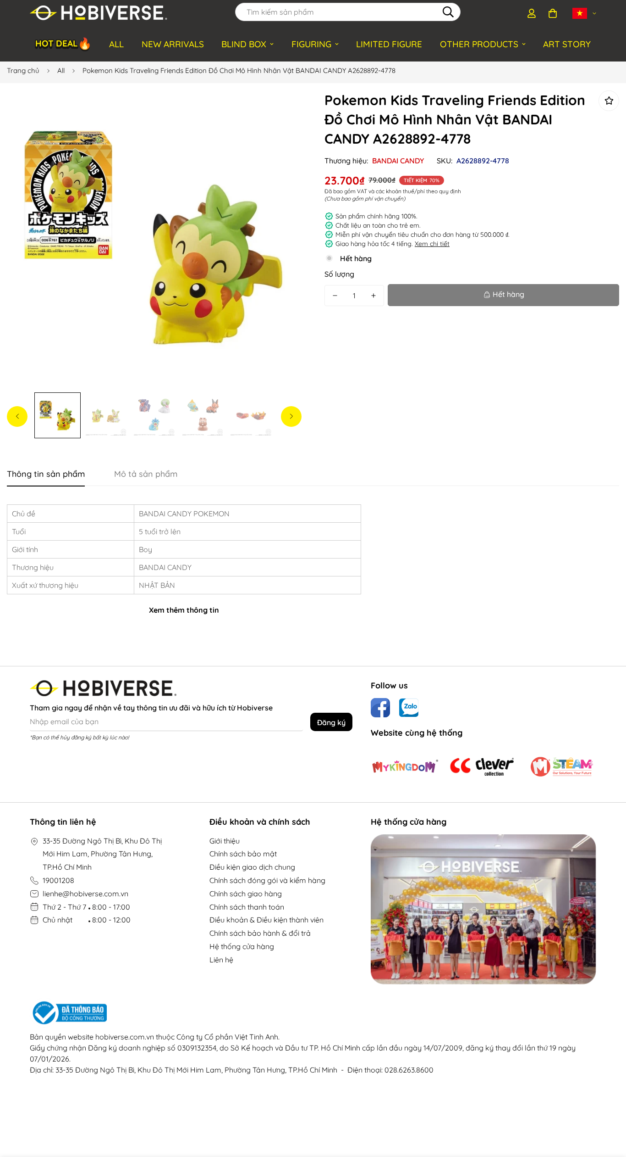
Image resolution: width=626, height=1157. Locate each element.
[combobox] (348, 12)
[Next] (291, 416)
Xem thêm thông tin (184, 610)
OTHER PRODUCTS (479, 44)
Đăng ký (331, 722)
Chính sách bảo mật (243, 853)
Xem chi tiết (432, 244)
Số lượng (339, 274)
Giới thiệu (224, 840)
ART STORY (567, 44)
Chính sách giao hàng (245, 893)
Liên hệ (221, 959)
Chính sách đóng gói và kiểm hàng (267, 880)
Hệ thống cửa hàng (241, 946)
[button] (552, 13)
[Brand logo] (405, 767)
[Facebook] (380, 707)
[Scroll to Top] (608, 1107)
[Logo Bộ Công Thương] (313, 1013)
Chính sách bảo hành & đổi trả (260, 933)
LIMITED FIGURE (389, 44)
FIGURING (311, 44)
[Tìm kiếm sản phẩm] (448, 12)
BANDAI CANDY (398, 160)
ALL (116, 44)
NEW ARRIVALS (173, 44)
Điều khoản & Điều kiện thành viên (266, 919)
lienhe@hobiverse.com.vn (85, 893)
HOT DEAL (63, 43)
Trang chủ (23, 70)
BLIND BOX (243, 44)
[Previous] (17, 416)
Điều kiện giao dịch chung (252, 867)
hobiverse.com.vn (124, 1036)
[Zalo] (408, 707)
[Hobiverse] (98, 13)
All (61, 70)
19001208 (58, 880)
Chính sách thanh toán (246, 906)
